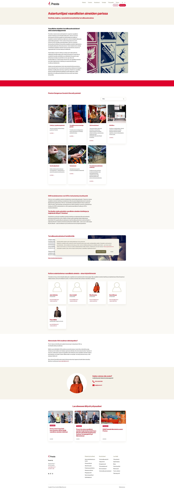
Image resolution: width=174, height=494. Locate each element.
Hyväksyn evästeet (101, 251)
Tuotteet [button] (90, 2)
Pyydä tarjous (122, 5)
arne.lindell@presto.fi (74, 299)
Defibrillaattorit (88, 477)
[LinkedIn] (48, 473)
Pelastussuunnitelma (89, 468)
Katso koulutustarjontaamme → (55, 258)
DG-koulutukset (102, 468)
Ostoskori (116, 5)
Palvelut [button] (84, 2)
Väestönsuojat (88, 465)
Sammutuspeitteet (89, 475)
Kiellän (111, 251)
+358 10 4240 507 (53, 301)
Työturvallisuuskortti (103, 459)
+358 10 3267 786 (113, 301)
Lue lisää (111, 137)
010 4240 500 (98, 381)
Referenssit (116, 468)
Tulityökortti (102, 461)
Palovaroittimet (88, 463)
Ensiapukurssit (102, 464)
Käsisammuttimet (89, 470)
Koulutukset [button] (97, 2)
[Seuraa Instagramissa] (52, 473)
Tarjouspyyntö (116, 473)
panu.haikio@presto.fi (54, 324)
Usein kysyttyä (116, 466)
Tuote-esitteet (116, 471)
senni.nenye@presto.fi (113, 299)
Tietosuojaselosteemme (108, 246)
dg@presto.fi (98, 385)
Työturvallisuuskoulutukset (105, 471)
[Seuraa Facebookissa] (50, 473)
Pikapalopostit (88, 472)
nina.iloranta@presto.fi (94, 299)
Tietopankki (111, 2)
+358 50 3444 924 (73, 301)
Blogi (114, 464)
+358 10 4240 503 (93, 301)
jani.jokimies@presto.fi (54, 299)
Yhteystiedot (116, 459)
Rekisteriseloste (122, 487)
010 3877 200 (51, 468)
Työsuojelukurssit (103, 466)
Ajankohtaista (116, 461)
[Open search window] (122, 2)
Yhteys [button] (117, 2)
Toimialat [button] (104, 2)
